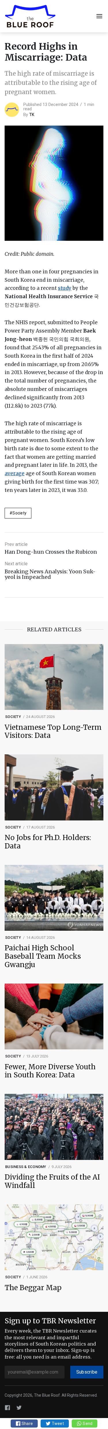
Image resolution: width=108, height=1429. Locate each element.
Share (27, 1423)
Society (19, 513)
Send (87, 1423)
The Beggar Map (33, 1288)
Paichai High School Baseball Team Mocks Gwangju (43, 956)
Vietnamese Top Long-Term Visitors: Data (53, 731)
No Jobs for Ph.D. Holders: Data (48, 842)
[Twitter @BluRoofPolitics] (19, 1407)
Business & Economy (25, 1167)
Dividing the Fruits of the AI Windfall (52, 1181)
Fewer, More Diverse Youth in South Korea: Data (50, 1071)
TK (31, 114)
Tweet (57, 1423)
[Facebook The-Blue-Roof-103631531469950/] (7, 1407)
